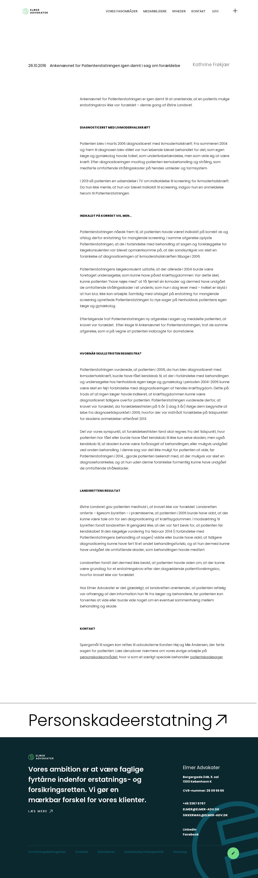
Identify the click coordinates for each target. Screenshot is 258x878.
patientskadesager (206, 657)
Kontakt (198, 11)
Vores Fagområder (121, 11)
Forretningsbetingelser (47, 852)
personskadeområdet (98, 657)
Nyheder (179, 11)
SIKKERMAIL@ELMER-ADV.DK (205, 815)
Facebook (191, 834)
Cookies (81, 852)
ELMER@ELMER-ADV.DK (201, 809)
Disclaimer (106, 852)
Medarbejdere (155, 11)
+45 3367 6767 (194, 803)
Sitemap (180, 852)
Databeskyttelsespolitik (144, 852)
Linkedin (189, 829)
